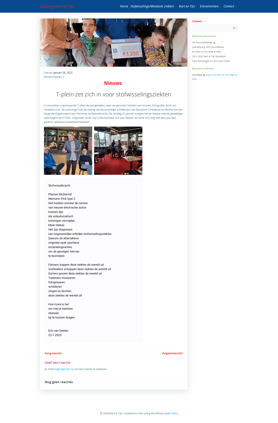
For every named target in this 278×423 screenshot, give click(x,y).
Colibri (174, 413)
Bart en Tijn (187, 6)
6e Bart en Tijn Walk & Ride (206, 51)
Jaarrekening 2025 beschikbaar (208, 47)
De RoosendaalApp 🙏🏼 (204, 42)
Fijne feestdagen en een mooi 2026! (211, 60)
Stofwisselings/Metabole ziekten (152, 6)
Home (124, 6)
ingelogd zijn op (64, 369)
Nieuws (113, 83)
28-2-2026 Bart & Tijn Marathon (209, 56)
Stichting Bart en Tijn (57, 6)
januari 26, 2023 (62, 72)
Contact (229, 6)
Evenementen (209, 6)
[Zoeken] (234, 28)
